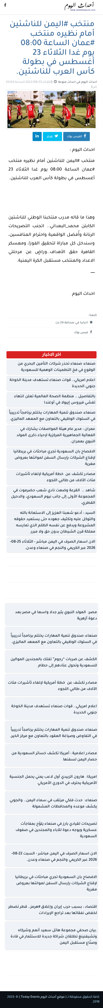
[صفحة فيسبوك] (5, 6)
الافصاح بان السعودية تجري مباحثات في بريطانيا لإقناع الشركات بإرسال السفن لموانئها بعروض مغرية (54, 458)
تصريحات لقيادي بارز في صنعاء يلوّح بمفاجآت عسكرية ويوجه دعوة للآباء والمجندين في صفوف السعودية (56, 830)
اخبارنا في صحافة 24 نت (72, 323)
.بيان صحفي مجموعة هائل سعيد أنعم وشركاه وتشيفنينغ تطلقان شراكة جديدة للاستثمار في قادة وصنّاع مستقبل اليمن (54, 937)
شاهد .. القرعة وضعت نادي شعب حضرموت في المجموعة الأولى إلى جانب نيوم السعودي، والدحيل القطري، (53, 497)
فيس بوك (81, 332)
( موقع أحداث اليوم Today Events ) (42, 997)
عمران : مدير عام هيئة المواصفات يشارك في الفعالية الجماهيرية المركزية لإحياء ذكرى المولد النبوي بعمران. (56, 435)
